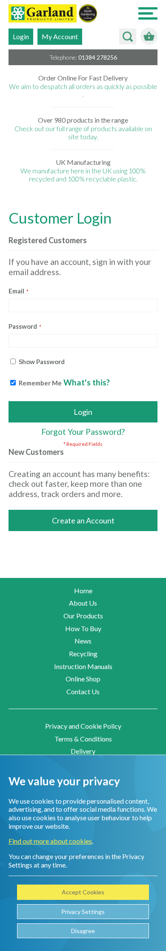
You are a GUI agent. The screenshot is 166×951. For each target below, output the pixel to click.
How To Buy (83, 628)
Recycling (83, 653)
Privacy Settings (83, 911)
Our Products (83, 616)
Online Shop (83, 679)
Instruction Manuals (83, 666)
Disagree (83, 930)
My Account (60, 36)
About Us (83, 603)
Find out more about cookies (50, 841)
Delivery (83, 751)
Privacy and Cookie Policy (83, 726)
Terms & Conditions (83, 739)
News (83, 641)
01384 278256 (97, 57)
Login (21, 36)
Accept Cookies (83, 892)
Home (83, 590)
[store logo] (43, 14)
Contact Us (83, 691)
